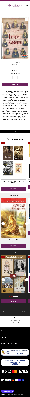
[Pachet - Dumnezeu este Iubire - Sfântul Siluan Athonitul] (13, 161)
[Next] (27, 166)
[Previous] (3, 166)
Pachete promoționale (15, 139)
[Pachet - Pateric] (13, 274)
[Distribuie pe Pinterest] (25, 131)
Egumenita (14, 70)
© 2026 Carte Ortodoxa (7, 394)
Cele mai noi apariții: (15, 196)
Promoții (15, 253)
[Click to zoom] (26, 19)
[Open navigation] (2, 5)
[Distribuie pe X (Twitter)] (15, 131)
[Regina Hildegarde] (13, 218)
